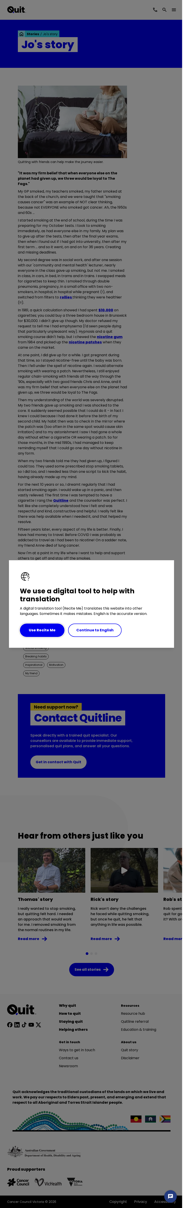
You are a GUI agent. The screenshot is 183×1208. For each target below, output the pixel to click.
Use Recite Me (42, 630)
